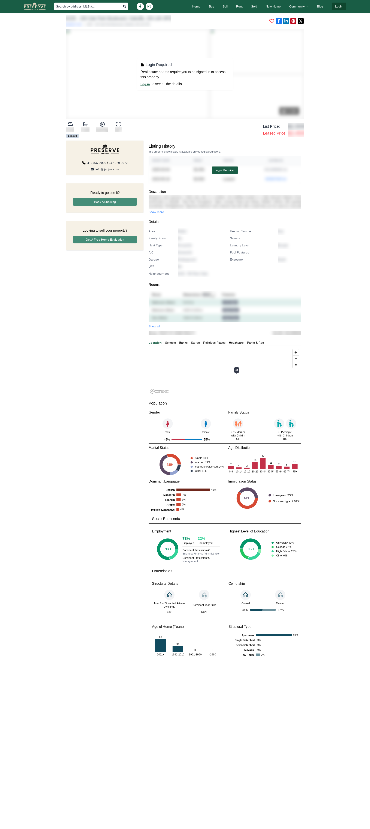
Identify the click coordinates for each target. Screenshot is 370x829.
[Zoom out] (296, 358)
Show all (154, 326)
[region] (225, 371)
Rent (239, 6)
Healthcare (236, 342)
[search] (124, 6)
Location (155, 342)
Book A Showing (105, 202)
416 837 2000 (96, 163)
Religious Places (214, 342)
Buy (211, 6)
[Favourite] (271, 21)
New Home (273, 6)
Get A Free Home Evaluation (105, 239)
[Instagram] (149, 6)
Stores (195, 342)
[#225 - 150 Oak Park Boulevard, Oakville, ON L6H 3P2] (236, 370)
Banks (183, 342)
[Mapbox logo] (159, 391)
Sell (225, 6)
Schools (170, 342)
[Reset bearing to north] (296, 365)
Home (196, 6)
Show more (156, 212)
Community (297, 6)
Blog (320, 6)
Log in (145, 84)
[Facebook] (140, 6)
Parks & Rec (255, 342)
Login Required (225, 170)
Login (339, 6)
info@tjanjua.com (107, 169)
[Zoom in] (296, 352)
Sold (254, 6)
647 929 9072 (118, 163)
